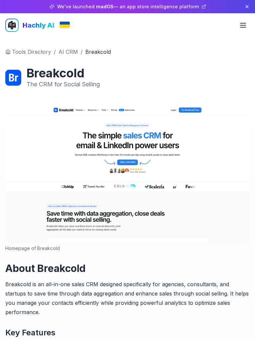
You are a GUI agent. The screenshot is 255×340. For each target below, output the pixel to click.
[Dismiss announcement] (247, 7)
